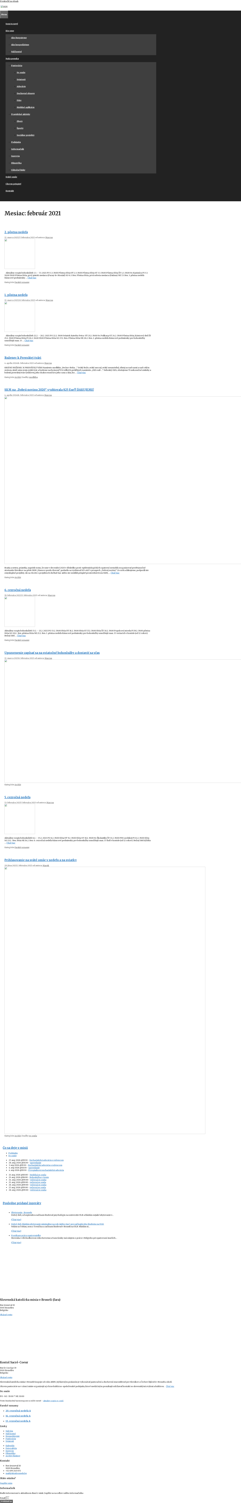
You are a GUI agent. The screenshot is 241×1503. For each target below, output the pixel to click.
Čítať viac (32, 278)
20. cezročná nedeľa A (18, 1410)
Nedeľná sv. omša (38, 1175)
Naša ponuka (12, 58)
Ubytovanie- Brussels (21, 1212)
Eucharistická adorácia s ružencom (46, 1160)
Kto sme (10, 31)
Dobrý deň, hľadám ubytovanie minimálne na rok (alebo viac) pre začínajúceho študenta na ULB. (57, 1224)
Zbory (20, 121)
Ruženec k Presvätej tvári (22, 357)
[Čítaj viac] (16, 1219)
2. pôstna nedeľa (16, 232)
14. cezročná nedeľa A (18, 1415)
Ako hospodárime (20, 44)
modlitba (33, 377)
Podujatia (16, 142)
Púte (19, 100)
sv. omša (33, 1136)
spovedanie (35, 1162)
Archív (18, 377)
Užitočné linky (18, 170)
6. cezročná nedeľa (17, 590)
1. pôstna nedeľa (15, 295)
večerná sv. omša (38, 1180)
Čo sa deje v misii (15, 1147)
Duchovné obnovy (26, 93)
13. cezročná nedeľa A (18, 1421)
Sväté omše (11, 177)
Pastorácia (16, 65)
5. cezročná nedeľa (17, 797)
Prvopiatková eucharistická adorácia (46, 1170)
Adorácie (21, 86)
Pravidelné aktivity (20, 114)
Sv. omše (21, 72)
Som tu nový (12, 24)
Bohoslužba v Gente (39, 1177)
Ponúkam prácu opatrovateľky (26, 1235)
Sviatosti (21, 79)
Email (3, 1498)
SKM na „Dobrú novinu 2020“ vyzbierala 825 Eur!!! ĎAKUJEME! (49, 389)
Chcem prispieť (13, 184)
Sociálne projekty (25, 135)
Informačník (17, 149)
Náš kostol (16, 51)
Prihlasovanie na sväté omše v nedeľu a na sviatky (40, 860)
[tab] (81, 1153)
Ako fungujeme (19, 37)
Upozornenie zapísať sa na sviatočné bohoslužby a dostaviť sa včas (52, 652)
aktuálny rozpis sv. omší (53, 1401)
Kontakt (10, 191)
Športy (20, 128)
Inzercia (15, 156)
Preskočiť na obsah (9, 1)
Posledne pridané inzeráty (22, 1203)
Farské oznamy (22, 282)
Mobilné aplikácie (26, 107)
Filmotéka (16, 163)
